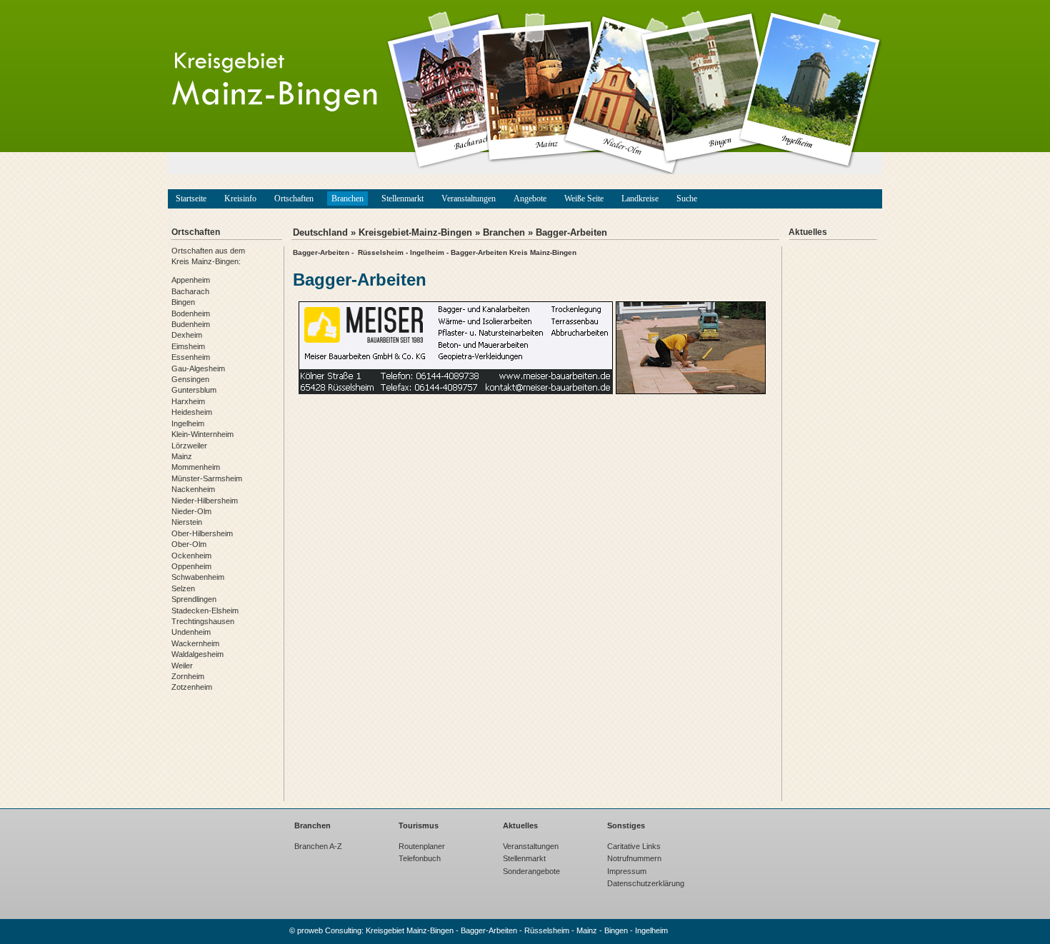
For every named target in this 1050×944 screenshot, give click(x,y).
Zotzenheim (191, 687)
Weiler (182, 665)
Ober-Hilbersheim (202, 533)
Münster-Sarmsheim (206, 478)
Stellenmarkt (402, 199)
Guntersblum (193, 390)
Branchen (347, 199)
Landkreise (640, 199)
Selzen (183, 588)
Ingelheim (187, 423)
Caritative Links (634, 846)
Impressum (626, 871)
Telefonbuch (420, 858)
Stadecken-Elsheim (205, 610)
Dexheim (186, 335)
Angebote (530, 199)
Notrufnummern (634, 858)
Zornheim (187, 676)
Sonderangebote (531, 871)
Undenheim (191, 632)
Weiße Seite (584, 199)
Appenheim (190, 280)
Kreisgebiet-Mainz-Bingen (415, 232)
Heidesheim (191, 412)
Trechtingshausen (202, 621)
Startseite (191, 199)
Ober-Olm (188, 544)
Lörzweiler (189, 445)
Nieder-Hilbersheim (204, 500)
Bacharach (190, 291)
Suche (686, 199)
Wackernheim (195, 643)
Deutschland (320, 232)
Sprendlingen (193, 599)
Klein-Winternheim (202, 434)
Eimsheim (188, 346)
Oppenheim (191, 566)
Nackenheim (193, 489)
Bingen (183, 302)
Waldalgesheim (197, 654)
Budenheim (190, 324)
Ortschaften (294, 199)
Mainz (181, 456)
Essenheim (190, 357)
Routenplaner (422, 846)
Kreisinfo (240, 199)
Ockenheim (191, 555)
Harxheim (188, 401)
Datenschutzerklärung (645, 883)
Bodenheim (190, 313)
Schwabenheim (197, 577)
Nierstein (186, 522)
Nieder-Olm (191, 511)
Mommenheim (195, 467)
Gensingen (190, 379)
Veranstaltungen (468, 199)
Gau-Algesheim (198, 368)
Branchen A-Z (318, 846)
